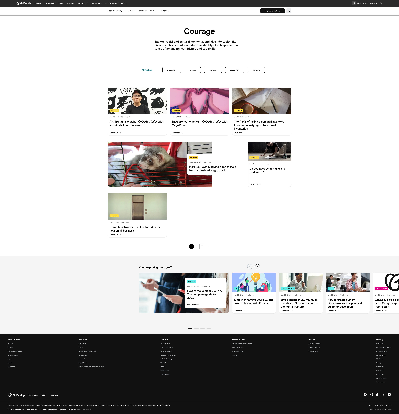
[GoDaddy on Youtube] (389, 395)
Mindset (141, 11)
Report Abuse (83, 363)
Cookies (388, 405)
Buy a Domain (380, 343)
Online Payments (381, 378)
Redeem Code (164, 370)
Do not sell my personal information (380, 409)
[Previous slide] (249, 266)
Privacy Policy (379, 405)
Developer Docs (165, 343)
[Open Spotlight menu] (168, 11)
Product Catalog (165, 374)
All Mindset (147, 70)
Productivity (234, 70)
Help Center (82, 343)
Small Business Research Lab (87, 351)
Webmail (163, 363)
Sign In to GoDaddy (314, 343)
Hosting (378, 363)
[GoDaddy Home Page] (16, 395)
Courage (193, 70)
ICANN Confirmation (166, 347)
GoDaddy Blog (83, 355)
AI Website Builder (381, 351)
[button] (190, 328)
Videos (81, 347)
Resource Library (115, 11)
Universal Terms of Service (83, 409)
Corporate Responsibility (15, 351)
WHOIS (162, 366)
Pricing (124, 3)
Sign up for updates (272, 11)
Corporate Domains (166, 351)
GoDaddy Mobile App (166, 359)
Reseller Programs (237, 347)
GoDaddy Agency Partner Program (242, 343)
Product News (381, 288)
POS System (380, 374)
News (152, 11)
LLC (236, 288)
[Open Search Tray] (354, 3)
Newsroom (11, 363)
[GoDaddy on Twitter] (383, 395)
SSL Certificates (111, 3)
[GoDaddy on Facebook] (365, 395)
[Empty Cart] (381, 3)
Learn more (191, 304)
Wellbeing (256, 70)
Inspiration (213, 70)
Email (60, 3)
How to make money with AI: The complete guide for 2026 (205, 294)
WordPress (379, 359)
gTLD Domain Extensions (383, 347)
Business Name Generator (168, 355)
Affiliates (234, 355)
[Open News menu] (155, 11)
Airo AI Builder (288, 288)
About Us (10, 343)
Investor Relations (13, 355)
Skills (131, 11)
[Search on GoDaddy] (288, 10)
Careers (10, 347)
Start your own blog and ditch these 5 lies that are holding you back (212, 168)
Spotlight (163, 11)
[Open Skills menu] (134, 11)
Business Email (380, 355)
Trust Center (11, 366)
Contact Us (82, 359)
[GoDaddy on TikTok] (377, 395)
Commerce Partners (238, 351)
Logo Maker (379, 370)
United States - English (36, 395)
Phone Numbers (381, 382)
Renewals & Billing (314, 347)
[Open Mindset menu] (146, 11)
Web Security (380, 366)
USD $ (53, 395)
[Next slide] (257, 266)
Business (191, 282)
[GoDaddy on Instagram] (371, 395)
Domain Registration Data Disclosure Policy (91, 366)
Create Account (313, 351)
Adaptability (171, 70)
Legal (9, 359)
